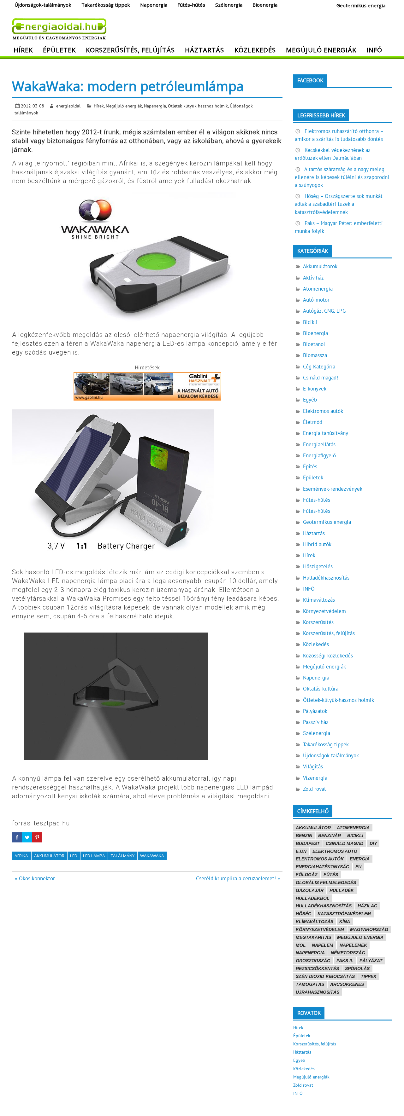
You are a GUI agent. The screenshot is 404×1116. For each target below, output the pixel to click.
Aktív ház (313, 277)
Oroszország (313, 960)
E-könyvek (314, 388)
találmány (122, 856)
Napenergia (153, 4)
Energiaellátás (319, 444)
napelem (322, 945)
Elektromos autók (323, 411)
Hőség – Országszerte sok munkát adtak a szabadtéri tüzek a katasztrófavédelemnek (339, 204)
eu (358, 866)
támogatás (310, 984)
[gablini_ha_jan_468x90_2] (147, 398)
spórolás (357, 968)
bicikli (355, 835)
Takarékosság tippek (105, 4)
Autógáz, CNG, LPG (324, 310)
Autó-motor (316, 299)
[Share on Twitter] (27, 837)
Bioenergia (264, 4)
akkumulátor (49, 856)
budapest (308, 843)
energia (360, 858)
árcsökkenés (347, 984)
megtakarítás (313, 937)
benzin (304, 835)
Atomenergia (318, 288)
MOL (301, 945)
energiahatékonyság (322, 866)
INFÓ (374, 49)
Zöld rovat (314, 788)
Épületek (59, 49)
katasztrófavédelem (344, 913)
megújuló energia (360, 937)
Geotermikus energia (360, 5)
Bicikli (310, 322)
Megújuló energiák (321, 49)
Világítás (313, 766)
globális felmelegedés (326, 882)
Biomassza (315, 355)
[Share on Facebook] (17, 837)
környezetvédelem (320, 929)
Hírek (23, 49)
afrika (21, 856)
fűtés (331, 874)
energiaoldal (68, 106)
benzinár (329, 835)
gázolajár (310, 890)
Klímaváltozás (319, 599)
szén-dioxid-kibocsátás (325, 976)
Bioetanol (314, 344)
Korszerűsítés (318, 622)
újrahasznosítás (317, 992)
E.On (301, 851)
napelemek (353, 945)
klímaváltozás (314, 921)
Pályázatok (315, 711)
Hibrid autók (317, 544)
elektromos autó (334, 851)
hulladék (342, 890)
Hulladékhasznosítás (326, 577)
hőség (304, 913)
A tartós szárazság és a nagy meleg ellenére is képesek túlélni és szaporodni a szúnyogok (342, 177)
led (73, 856)
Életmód (312, 422)
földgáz (307, 874)
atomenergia (353, 827)
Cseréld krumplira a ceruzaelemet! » (238, 878)
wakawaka (152, 856)
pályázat (371, 960)
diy (373, 843)
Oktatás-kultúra (320, 688)
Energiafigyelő (319, 455)
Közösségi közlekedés (328, 655)
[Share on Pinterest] (37, 837)
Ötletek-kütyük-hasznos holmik (198, 106)
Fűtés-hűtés (191, 4)
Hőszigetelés (318, 566)
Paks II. (344, 960)
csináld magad (344, 843)
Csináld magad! (320, 377)
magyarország (369, 929)
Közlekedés (255, 49)
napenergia (310, 952)
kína (344, 921)
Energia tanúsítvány (325, 433)
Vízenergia (315, 777)
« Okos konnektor (35, 878)
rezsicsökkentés (317, 968)
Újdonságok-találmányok (43, 4)
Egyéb (310, 399)
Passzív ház (316, 722)
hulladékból (313, 898)
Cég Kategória (319, 366)
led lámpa (94, 856)
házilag (367, 905)
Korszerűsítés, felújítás (130, 49)
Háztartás (204, 49)
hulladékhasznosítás (324, 905)
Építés (310, 466)
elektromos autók (320, 858)
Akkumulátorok (320, 266)
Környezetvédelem (324, 611)
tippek (369, 976)
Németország (348, 952)
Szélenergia (228, 4)
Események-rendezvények (332, 488)
